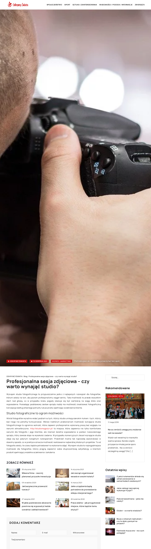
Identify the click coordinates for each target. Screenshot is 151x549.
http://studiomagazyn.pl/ (41, 428)
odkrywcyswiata (18, 361)
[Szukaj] (108, 377)
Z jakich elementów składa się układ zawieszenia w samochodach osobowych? (130, 478)
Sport (67, 5)
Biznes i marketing (61, 361)
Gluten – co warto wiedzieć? (129, 511)
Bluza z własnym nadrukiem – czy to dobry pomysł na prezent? (130, 521)
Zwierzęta (140, 5)
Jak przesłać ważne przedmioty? (123, 429)
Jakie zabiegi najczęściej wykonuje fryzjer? (128, 489)
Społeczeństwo (54, 5)
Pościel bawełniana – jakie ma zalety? (130, 500)
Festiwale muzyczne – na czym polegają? (130, 532)
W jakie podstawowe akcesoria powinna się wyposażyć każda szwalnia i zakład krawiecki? (36, 506)
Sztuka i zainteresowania (85, 5)
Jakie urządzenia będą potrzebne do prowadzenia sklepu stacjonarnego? (83, 489)
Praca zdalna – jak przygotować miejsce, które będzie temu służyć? (86, 506)
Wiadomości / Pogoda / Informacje (115, 5)
